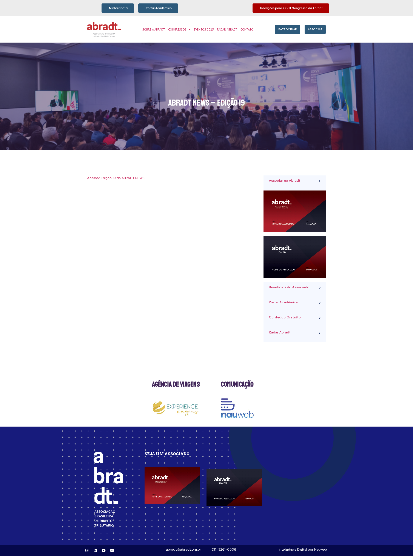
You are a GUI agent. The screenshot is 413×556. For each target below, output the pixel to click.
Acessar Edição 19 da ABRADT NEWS (116, 178)
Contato (246, 29)
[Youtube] (103, 550)
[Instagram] (86, 550)
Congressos (177, 29)
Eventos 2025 (204, 29)
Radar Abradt (227, 29)
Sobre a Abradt (153, 29)
